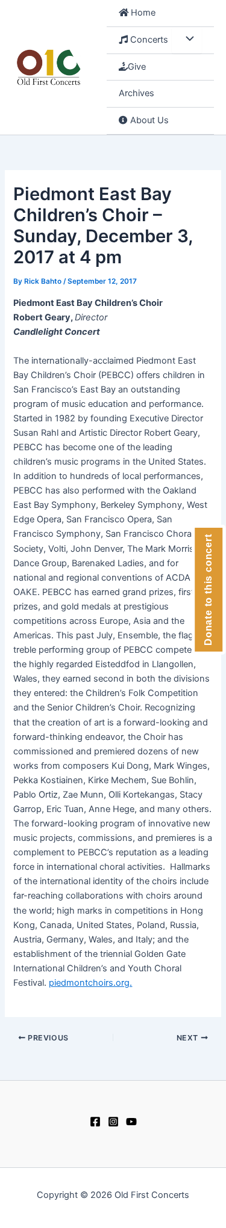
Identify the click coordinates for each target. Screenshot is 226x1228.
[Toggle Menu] (187, 40)
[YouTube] (131, 1121)
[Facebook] (95, 1121)
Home (141, 12)
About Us (148, 120)
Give (137, 66)
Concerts (148, 39)
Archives (136, 93)
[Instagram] (113, 1121)
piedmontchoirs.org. (90, 982)
